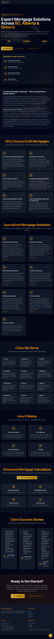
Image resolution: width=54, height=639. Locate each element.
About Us (30, 611)
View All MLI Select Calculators (28, 477)
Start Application (7, 48)
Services (30, 613)
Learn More (5, 259)
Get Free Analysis (19, 48)
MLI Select (30, 616)
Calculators (30, 614)
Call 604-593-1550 (33, 48)
